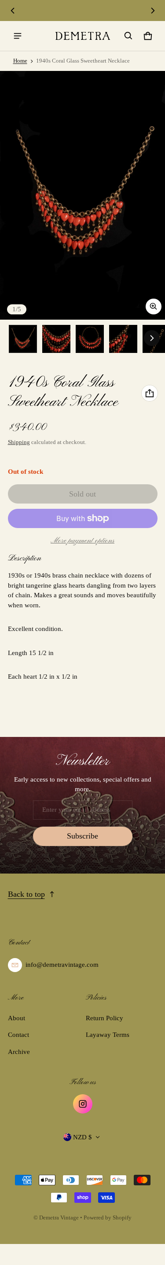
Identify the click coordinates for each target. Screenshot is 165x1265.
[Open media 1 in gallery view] (23, 339)
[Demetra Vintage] (83, 36)
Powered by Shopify (108, 1218)
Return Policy (104, 1018)
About (16, 1018)
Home (20, 61)
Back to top (26, 894)
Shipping (19, 442)
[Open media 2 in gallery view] (56, 339)
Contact (18, 1034)
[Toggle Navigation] (17, 36)
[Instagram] (82, 1103)
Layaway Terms (107, 1034)
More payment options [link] (82, 541)
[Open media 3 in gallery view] (90, 339)
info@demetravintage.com (62, 964)
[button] (128, 36)
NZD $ (82, 1137)
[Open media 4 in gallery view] (123, 339)
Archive (19, 1051)
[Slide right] (153, 10)
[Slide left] (13, 10)
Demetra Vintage (59, 1218)
